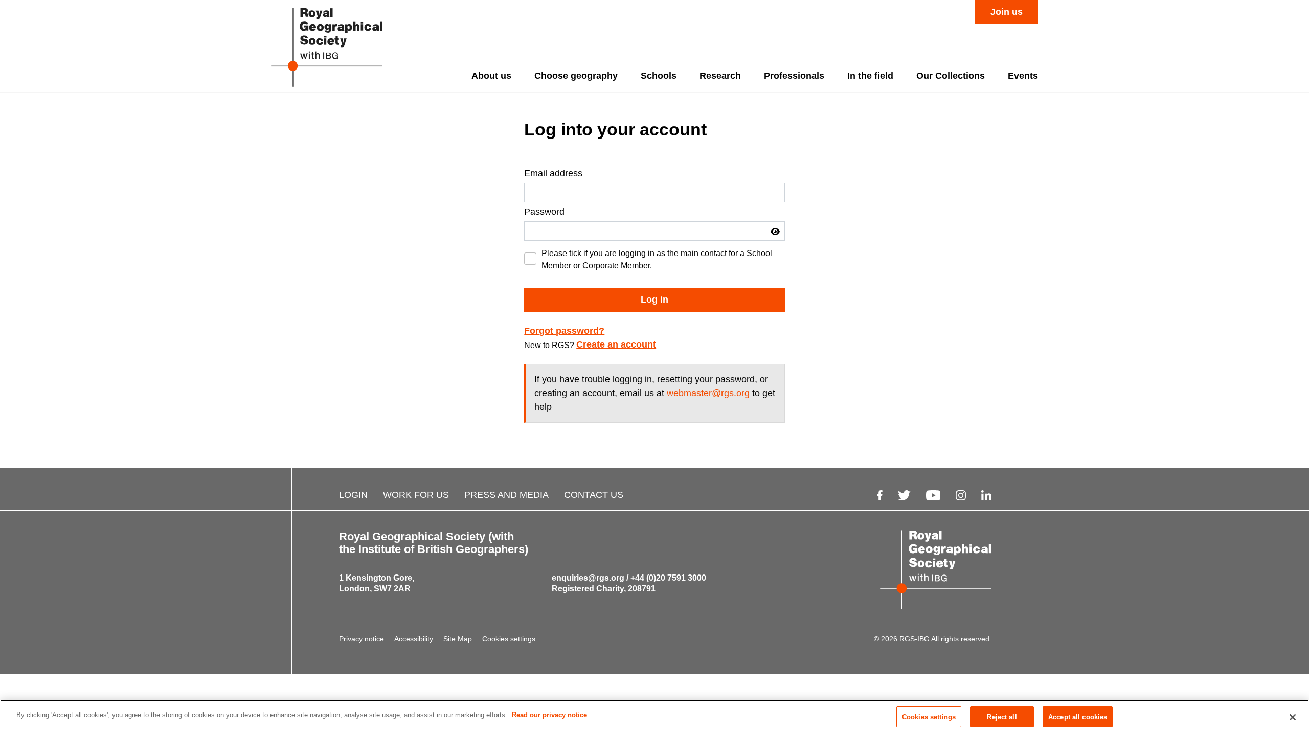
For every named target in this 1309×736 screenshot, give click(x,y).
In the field (870, 76)
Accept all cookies (1077, 717)
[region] (654, 718)
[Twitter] (904, 495)
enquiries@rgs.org (588, 577)
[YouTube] (933, 495)
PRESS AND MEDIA (506, 495)
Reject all (1002, 717)
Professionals (794, 76)
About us (491, 76)
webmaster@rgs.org (708, 393)
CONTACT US (593, 495)
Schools (658, 76)
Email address (553, 173)
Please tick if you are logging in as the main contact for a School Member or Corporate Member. (656, 259)
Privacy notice (361, 639)
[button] (775, 231)
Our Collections (950, 76)
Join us (1006, 12)
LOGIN (353, 495)
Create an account (616, 344)
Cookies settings (508, 639)
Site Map (457, 639)
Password (544, 211)
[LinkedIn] (986, 495)
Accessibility (413, 639)
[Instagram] (961, 495)
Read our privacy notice (549, 715)
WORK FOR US (416, 495)
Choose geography (576, 76)
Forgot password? (564, 331)
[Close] (1292, 717)
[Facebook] (880, 495)
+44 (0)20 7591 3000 (668, 577)
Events (1023, 76)
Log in (654, 299)
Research (720, 76)
